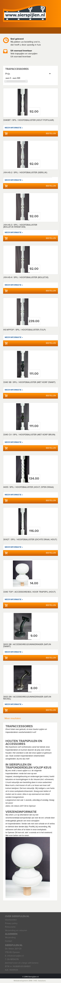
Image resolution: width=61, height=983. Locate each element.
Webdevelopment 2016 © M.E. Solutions (30, 981)
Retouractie (10, 927)
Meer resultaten (13, 718)
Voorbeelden (11, 920)
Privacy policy (11, 923)
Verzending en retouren (16, 930)
